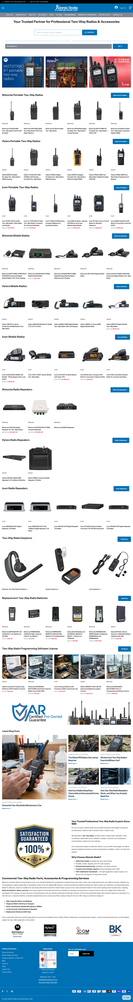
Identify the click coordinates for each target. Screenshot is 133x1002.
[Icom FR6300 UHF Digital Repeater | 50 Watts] (119, 506)
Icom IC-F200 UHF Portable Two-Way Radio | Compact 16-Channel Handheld (33, 223)
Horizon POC (21, 15)
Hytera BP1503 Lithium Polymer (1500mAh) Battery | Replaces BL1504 (121, 634)
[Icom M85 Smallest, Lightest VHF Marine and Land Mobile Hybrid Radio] (77, 203)
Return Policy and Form (10, 955)
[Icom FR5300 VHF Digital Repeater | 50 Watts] (66, 506)
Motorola (42, 15)
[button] (58, 46)
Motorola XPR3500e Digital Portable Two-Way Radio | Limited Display (77, 131)
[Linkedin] (12, 991)
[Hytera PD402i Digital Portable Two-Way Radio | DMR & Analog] (56, 157)
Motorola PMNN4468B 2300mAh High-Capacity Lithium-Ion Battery (32, 634)
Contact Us (117, 15)
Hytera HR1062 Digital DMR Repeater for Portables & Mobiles (13, 479)
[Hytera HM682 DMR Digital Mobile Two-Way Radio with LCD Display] (66, 304)
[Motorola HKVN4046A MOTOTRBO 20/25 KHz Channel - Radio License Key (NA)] (40, 667)
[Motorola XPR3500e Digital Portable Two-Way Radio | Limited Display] (77, 111)
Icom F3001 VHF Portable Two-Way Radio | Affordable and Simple (12, 223)
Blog (3, 961)
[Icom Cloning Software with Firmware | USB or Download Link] (66, 667)
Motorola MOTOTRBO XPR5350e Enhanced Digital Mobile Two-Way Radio (119, 276)
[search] (3, 8)
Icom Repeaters (121, 488)
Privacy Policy (7, 972)
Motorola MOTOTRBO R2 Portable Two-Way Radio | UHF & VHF (98, 131)
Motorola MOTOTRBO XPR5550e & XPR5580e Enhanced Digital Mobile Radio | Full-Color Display (14, 276)
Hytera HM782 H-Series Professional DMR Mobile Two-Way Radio (13, 326)
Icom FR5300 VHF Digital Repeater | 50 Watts (66, 527)
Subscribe (86, 953)
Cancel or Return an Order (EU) (12, 958)
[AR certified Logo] (66, 712)
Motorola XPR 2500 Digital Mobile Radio (92, 275)
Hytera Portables (121, 141)
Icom (52, 15)
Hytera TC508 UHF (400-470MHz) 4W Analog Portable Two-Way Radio (32, 177)
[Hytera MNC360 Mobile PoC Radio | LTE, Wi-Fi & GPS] (40, 304)
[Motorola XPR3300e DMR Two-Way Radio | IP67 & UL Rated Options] (34, 111)
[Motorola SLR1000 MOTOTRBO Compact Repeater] (40, 407)
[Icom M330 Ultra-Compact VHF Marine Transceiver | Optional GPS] (92, 355)
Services (5, 963)
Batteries (124, 598)
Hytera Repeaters (121, 440)
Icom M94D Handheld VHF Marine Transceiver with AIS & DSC (121, 223)
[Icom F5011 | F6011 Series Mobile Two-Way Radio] (40, 355)
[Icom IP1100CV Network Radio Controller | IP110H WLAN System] (92, 506)
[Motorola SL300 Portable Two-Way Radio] (56, 111)
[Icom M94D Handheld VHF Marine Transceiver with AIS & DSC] (121, 203)
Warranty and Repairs (87, 15)
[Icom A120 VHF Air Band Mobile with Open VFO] (66, 355)
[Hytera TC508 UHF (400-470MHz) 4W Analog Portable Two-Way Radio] (34, 157)
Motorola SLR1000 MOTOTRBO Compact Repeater (39, 428)
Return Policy (104, 15)
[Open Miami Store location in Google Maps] (48, 959)
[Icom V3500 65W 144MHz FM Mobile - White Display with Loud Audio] (14, 355)
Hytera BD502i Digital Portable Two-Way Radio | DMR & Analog (11, 177)
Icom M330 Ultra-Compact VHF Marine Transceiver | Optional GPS (92, 376)
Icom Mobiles (122, 337)
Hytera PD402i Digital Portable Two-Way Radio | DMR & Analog (55, 177)
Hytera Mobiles (121, 286)
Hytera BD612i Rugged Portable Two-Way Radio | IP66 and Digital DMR (76, 177)
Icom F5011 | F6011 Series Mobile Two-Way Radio (39, 376)
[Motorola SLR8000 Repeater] (66, 407)
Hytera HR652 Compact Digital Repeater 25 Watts (39, 479)
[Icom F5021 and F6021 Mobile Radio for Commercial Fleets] (119, 355)
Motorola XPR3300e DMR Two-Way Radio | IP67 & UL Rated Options (33, 131)
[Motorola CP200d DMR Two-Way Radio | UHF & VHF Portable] (12, 111)
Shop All (9, 15)
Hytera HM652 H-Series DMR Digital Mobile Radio (90, 325)
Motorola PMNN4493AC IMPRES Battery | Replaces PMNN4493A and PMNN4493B (98, 635)
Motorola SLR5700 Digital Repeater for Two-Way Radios (12, 428)
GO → (120, 46)
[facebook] (2, 991)
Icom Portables (121, 187)
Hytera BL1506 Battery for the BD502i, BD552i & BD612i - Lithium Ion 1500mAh (76, 635)
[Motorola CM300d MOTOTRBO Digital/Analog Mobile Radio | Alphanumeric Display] (66, 254)
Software (124, 649)
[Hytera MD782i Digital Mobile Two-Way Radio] (119, 304)
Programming (70, 15)
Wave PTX (32, 15)
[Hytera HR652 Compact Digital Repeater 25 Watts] (40, 458)
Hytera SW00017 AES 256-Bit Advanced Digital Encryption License (90, 689)
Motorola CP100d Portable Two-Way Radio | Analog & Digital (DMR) (120, 131)
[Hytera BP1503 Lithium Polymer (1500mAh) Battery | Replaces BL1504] (121, 614)
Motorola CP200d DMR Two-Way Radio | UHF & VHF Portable (12, 131)
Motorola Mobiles (120, 236)
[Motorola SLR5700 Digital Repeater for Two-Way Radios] (14, 407)
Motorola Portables (120, 95)
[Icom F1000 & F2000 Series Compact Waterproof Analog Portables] (56, 203)
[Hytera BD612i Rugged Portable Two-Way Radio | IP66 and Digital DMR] (77, 157)
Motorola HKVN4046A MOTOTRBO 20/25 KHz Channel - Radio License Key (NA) (40, 689)
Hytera (59, 15)
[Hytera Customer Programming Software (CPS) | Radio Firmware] (14, 667)
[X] (7, 991)
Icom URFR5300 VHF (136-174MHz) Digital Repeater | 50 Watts (38, 528)
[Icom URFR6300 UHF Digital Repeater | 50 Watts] (14, 506)
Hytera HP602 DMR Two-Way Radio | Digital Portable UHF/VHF (98, 177)
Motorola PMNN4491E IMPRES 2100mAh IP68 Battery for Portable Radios (55, 634)
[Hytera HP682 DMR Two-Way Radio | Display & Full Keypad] (121, 157)
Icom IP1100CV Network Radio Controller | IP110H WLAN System (92, 527)
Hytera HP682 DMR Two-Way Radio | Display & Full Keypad (120, 177)
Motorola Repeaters (120, 390)
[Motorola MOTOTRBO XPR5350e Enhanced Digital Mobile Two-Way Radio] (119, 254)
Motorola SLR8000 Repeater (64, 427)
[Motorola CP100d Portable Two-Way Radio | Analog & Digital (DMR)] (121, 111)
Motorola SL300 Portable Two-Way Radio (54, 130)
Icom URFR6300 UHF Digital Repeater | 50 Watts (12, 527)
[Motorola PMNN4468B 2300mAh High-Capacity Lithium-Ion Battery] (34, 614)
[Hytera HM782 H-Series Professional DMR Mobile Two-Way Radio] (14, 304)
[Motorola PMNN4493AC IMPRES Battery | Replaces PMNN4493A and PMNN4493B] (99, 614)
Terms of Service (8, 952)
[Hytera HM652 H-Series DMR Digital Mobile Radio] (92, 304)
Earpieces (124, 539)
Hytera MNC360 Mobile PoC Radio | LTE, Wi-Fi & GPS (40, 325)
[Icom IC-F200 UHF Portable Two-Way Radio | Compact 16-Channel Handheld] (34, 203)
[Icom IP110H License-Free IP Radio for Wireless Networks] (99, 203)
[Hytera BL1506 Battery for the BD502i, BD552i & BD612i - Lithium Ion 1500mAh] (77, 614)
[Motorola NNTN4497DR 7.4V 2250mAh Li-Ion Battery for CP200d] (12, 614)
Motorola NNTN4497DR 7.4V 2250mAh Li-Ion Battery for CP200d (12, 634)
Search (90, 32)
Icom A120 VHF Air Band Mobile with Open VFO (65, 376)
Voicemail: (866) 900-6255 (48, 982)
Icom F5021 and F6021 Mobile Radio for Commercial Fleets (117, 376)
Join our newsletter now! (77, 949)
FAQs (4, 966)
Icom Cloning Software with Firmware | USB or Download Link (66, 688)
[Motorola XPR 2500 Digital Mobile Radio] (92, 254)
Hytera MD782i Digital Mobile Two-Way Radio (117, 325)
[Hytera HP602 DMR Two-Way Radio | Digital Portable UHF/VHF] (99, 157)
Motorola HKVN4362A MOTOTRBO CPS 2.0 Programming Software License (118, 689)
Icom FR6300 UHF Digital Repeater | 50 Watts (119, 527)
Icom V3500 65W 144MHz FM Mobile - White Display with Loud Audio (13, 377)
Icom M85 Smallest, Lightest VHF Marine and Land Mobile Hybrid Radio (77, 223)
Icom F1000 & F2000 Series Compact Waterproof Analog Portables (55, 223)
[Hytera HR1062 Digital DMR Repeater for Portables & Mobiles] (14, 458)
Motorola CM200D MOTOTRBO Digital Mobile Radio (39, 275)
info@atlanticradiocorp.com (48, 980)
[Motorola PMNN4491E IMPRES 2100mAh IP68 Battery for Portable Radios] (56, 614)
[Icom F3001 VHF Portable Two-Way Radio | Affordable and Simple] (12, 203)
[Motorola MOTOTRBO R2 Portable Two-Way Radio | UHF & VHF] (99, 111)
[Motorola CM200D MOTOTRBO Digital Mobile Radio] (40, 254)
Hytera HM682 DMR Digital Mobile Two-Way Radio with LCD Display (66, 325)
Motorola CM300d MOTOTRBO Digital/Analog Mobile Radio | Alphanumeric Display (65, 276)
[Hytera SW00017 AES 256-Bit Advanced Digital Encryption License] (92, 667)
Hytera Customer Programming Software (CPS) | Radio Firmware (13, 688)
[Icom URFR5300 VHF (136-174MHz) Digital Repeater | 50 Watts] (40, 506)
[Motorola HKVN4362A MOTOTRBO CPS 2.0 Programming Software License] (119, 667)
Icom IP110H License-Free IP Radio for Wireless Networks (99, 223)
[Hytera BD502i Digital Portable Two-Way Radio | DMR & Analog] (12, 157)
